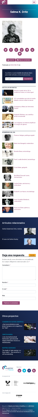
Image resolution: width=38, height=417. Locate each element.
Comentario (6, 265)
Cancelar (32, 255)
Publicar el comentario (11, 303)
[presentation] (19, 93)
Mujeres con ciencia (11, 410)
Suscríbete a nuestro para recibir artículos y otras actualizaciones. (18, 74)
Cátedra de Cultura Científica (16, 406)
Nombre (5, 282)
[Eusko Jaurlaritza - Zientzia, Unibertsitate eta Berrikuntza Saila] (19, 396)
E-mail (4, 289)
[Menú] (34, 2)
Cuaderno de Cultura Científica (12, 322)
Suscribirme (27, 79)
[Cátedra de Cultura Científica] (12, 383)
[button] (6, 50)
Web (3, 295)
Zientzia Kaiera (7, 334)
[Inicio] (3, 2)
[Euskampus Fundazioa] (29, 383)
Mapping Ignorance (9, 348)
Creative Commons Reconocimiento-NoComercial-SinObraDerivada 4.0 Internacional (18, 411)
